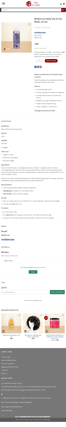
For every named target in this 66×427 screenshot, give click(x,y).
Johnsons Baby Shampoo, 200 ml (11, 336)
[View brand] (39, 32)
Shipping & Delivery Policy (9, 367)
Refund (9, 360)
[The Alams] (33, 4)
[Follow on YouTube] (41, 67)
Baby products (46, 27)
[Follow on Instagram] (38, 67)
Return (3, 360)
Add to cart (51, 61)
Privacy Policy (5, 357)
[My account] (61, 4)
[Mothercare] (7, 239)
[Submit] (63, 10)
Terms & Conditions (7, 363)
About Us (4, 373)
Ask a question (57, 292)
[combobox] (31, 10)
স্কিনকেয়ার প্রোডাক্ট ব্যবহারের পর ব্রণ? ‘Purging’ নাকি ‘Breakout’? (17, 390)
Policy (14, 360)
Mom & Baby (37, 27)
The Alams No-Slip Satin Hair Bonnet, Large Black (33, 336)
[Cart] (64, 4)
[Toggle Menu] (3, 4)
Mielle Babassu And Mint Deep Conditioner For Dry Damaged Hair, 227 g (54, 336)
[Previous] (1, 329)
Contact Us (4, 370)
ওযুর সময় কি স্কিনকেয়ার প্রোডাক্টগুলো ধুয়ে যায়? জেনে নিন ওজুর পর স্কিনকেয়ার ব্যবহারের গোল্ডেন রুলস (23, 387)
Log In (33, 272)
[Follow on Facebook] (35, 67)
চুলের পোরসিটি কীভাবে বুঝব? (7, 383)
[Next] (64, 329)
